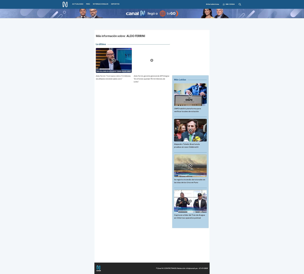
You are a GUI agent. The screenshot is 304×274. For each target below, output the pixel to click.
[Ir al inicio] (65, 4)
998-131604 (230, 4)
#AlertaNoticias (212, 4)
